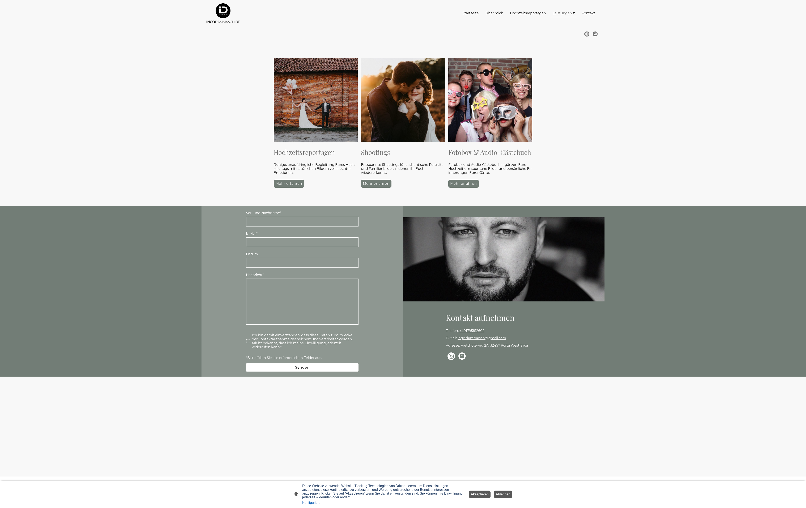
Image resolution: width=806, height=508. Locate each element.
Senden (302, 367)
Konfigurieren (312, 502)
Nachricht (255, 275)
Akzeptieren (480, 494)
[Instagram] (586, 34)
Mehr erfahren (289, 184)
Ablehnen (503, 494)
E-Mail (252, 234)
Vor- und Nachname (263, 213)
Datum (252, 254)
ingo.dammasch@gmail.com (482, 338)
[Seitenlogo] (223, 13)
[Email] (595, 34)
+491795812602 (471, 331)
